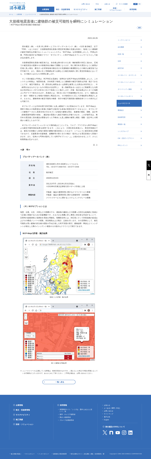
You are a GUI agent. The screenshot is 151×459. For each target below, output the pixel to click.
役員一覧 (121, 54)
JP (135, 4)
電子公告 (107, 417)
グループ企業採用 (66, 420)
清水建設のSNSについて (115, 427)
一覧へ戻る (59, 382)
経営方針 (121, 68)
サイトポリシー (30, 454)
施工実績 (19, 419)
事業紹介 (121, 110)
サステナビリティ (23, 415)
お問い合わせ (86, 4)
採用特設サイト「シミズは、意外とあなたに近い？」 (76, 410)
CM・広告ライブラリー (126, 138)
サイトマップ (108, 414)
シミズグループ (123, 131)
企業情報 (19, 14)
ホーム (11, 14)
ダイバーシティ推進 (125, 89)
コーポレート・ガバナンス (127, 75)
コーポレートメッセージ (126, 82)
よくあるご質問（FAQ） (112, 408)
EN (140, 4)
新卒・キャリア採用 (67, 414)
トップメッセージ (124, 40)
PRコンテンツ (123, 145)
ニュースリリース (30, 14)
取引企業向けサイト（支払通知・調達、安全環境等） (87, 454)
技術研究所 (121, 117)
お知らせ (107, 4)
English (106, 420)
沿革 (119, 61)
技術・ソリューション (24, 424)
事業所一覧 (121, 124)
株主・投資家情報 (23, 410)
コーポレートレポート (125, 96)
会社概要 (121, 47)
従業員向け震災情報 (59, 454)
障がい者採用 (64, 417)
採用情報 (63, 405)
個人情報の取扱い (16, 454)
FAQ (97, 4)
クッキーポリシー (43, 454)
